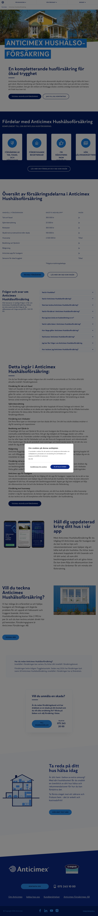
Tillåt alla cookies (60, 466)
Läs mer (30, 458)
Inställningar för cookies (38, 467)
